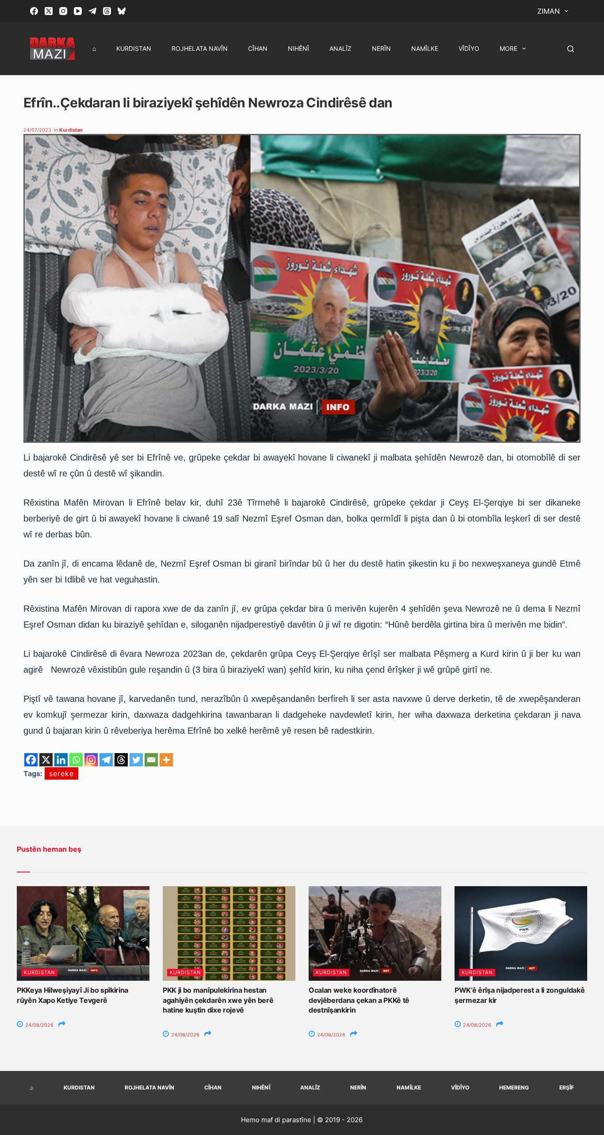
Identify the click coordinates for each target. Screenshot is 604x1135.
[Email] (151, 759)
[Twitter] (136, 759)
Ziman (548, 11)
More (508, 48)
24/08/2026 (39, 1025)
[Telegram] (92, 11)
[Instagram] (63, 11)
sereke (61, 773)
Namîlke (424, 48)
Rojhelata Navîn (200, 48)
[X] (46, 759)
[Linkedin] (61, 759)
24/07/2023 (37, 130)
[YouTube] (78, 11)
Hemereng (514, 1087)
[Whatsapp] (76, 759)
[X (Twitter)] (49, 11)
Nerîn (381, 48)
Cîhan (258, 48)
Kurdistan (133, 48)
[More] (166, 759)
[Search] (570, 49)
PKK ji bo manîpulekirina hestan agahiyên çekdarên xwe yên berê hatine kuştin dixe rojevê (218, 1000)
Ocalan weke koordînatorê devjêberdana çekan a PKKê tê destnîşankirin (359, 1000)
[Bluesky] (122, 11)
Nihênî (298, 48)
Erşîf (566, 1087)
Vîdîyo (469, 48)
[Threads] (107, 11)
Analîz (340, 48)
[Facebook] (34, 11)
